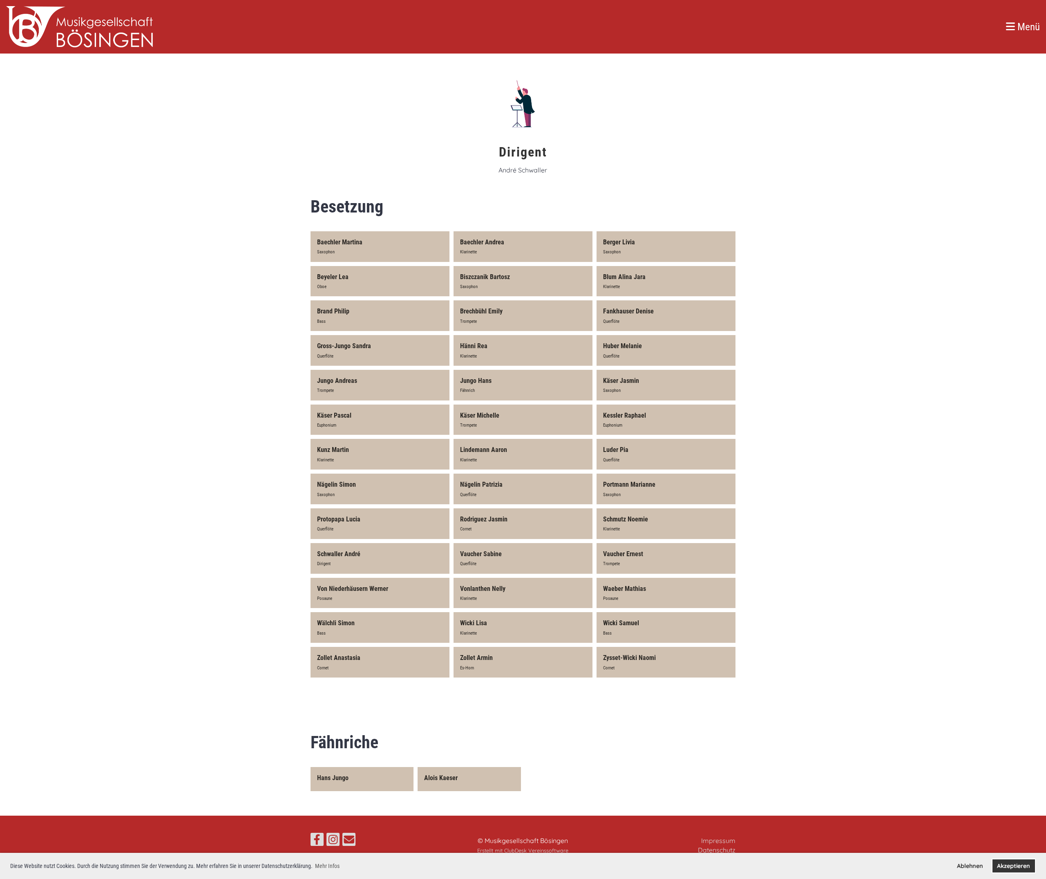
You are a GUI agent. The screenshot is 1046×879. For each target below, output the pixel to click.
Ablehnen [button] (970, 866)
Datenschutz (716, 850)
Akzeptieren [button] (1013, 866)
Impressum (718, 841)
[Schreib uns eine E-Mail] (348, 841)
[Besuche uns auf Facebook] (317, 841)
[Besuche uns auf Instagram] (333, 841)
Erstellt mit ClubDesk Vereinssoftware (522, 850)
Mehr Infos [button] (327, 866)
